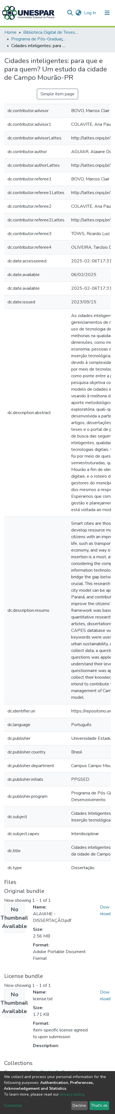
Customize (13, 1105)
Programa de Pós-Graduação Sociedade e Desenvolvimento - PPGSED (39, 39)
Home (10, 32)
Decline (79, 1105)
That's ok (99, 1105)
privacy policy (72, 1094)
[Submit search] (70, 12)
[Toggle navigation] (107, 12)
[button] (78, 12)
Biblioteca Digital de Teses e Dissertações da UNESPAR (51, 32)
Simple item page (57, 94)
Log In (90, 13)
